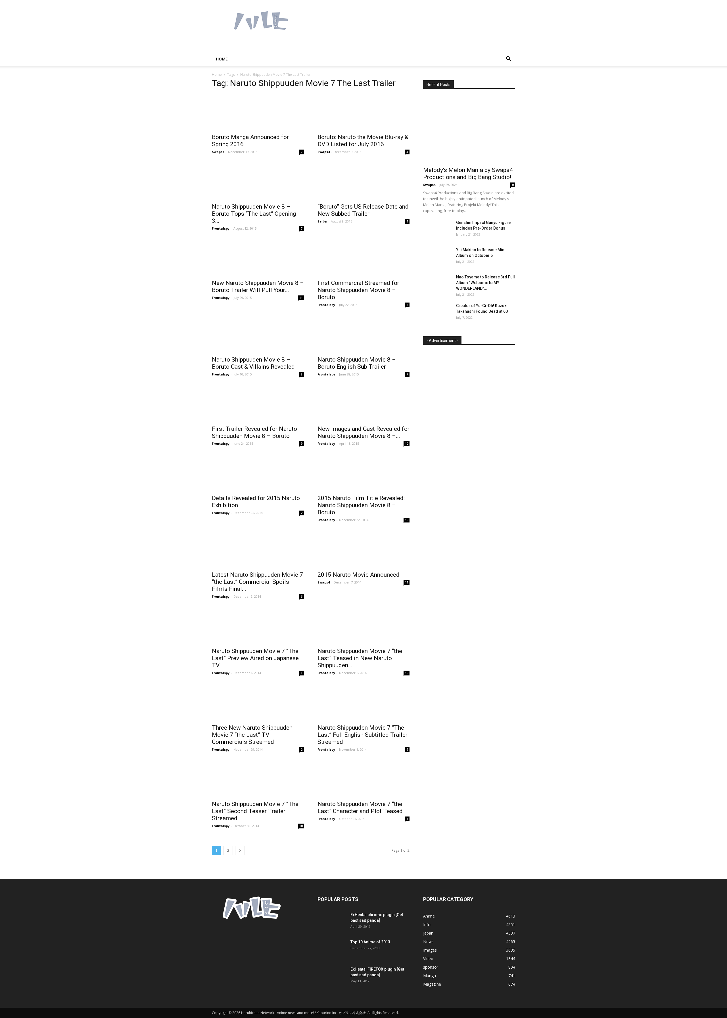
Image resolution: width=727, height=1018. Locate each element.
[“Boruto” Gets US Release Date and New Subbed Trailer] (363, 181)
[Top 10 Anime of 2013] (331, 949)
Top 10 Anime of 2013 (370, 942)
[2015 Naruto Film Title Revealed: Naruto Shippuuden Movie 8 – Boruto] (363, 473)
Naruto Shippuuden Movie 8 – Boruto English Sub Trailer (356, 363)
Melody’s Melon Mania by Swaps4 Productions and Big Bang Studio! (468, 173)
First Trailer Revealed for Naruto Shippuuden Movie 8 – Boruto (254, 432)
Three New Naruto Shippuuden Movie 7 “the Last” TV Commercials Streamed (252, 734)
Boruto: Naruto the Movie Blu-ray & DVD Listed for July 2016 (362, 141)
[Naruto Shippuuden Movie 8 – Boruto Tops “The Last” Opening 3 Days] (258, 181)
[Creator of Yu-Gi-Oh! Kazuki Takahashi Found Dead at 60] (437, 313)
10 (406, 520)
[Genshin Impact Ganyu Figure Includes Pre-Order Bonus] (437, 230)
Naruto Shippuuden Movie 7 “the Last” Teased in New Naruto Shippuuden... (359, 658)
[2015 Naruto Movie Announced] (363, 549)
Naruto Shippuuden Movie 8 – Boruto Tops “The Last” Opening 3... (254, 213)
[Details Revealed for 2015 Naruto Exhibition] (258, 473)
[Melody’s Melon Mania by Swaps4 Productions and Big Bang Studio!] (469, 129)
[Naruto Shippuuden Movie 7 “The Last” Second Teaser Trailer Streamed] (258, 779)
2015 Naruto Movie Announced (358, 574)
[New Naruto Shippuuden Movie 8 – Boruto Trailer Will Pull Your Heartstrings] (258, 258)
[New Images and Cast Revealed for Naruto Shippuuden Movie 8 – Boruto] (363, 404)
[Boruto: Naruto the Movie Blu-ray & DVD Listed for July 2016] (363, 112)
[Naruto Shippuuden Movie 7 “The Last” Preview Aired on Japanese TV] (258, 626)
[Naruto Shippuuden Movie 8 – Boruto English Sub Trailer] (363, 334)
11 (301, 298)
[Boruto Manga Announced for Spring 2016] (258, 112)
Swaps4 (218, 152)
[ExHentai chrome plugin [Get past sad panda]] (331, 922)
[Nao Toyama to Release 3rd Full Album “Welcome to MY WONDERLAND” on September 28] (437, 284)
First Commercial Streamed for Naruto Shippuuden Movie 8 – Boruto (358, 290)
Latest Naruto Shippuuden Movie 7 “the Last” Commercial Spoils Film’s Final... (257, 581)
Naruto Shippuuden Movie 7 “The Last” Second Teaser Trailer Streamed (255, 811)
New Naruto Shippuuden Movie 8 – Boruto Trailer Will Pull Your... (258, 286)
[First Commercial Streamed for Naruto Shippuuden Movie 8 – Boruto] (363, 258)
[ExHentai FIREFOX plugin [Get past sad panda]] (331, 976)
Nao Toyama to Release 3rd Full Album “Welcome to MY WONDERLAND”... (485, 283)
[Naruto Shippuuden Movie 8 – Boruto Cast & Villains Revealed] (258, 334)
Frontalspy (220, 228)
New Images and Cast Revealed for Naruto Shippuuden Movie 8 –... (363, 432)
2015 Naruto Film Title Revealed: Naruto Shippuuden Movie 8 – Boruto (361, 505)
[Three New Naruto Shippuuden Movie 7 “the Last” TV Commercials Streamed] (258, 702)
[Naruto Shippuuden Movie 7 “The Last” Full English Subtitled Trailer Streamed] (363, 702)
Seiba (322, 221)
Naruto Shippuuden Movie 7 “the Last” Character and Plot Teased (360, 808)
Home (222, 59)
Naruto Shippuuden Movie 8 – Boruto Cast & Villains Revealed (253, 363)
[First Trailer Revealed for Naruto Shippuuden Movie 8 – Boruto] (258, 404)
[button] (508, 59)
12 (406, 444)
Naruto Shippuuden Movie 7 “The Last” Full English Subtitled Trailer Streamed (362, 734)
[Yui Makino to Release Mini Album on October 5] (437, 257)
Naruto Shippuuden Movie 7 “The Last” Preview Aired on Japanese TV (255, 658)
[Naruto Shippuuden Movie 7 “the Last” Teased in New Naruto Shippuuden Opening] (363, 626)
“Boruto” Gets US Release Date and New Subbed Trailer (363, 210)
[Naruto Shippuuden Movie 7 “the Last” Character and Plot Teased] (363, 779)
